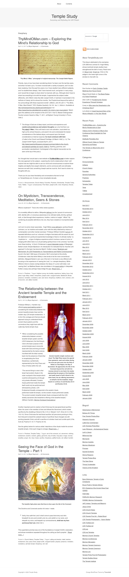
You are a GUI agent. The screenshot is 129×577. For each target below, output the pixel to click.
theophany (65, 185)
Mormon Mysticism (88, 445)
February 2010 (87, 318)
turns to (67, 232)
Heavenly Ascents (88, 419)
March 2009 (86, 353)
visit (46, 544)
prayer (26, 438)
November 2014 (87, 209)
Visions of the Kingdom (90, 468)
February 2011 (87, 299)
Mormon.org (86, 552)
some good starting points (32, 307)
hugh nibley (25, 275)
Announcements (29, 183)
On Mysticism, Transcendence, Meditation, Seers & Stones (41, 197)
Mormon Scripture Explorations (44, 400)
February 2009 (87, 356)
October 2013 (87, 231)
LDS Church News (88, 510)
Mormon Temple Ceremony (91, 545)
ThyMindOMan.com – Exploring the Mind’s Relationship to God (44, 40)
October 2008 (87, 369)
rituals (37, 438)
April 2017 (85, 205)
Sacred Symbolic (88, 452)
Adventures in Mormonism (91, 410)
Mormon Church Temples (90, 535)
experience (57, 273)
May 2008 (85, 385)
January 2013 (87, 260)
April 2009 (85, 350)
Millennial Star (87, 435)
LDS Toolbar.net (87, 526)
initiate (32, 275)
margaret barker (55, 275)
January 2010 (87, 321)
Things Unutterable (88, 464)
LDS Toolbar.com (88, 523)
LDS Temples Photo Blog (90, 426)
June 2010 (86, 305)
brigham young (41, 273)
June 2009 (86, 344)
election (68, 539)
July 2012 (85, 279)
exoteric (33, 436)
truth (63, 278)
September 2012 (88, 273)
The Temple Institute (89, 561)
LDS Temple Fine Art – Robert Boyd (94, 516)
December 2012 (87, 263)
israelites (21, 438)
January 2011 (87, 302)
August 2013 (86, 237)
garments (44, 436)
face (27, 541)
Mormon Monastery (88, 542)
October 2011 (87, 289)
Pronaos (85, 448)
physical (57, 541)
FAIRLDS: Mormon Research (92, 497)
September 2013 (88, 234)
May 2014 (85, 218)
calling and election (55, 539)
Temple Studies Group (89, 558)
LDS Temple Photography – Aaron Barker (96, 519)
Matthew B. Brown (66, 275)
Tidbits (24, 185)
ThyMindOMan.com (56, 158)
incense (70, 436)
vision (20, 187)
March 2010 (86, 315)
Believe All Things (88, 413)
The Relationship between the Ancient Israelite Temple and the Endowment (42, 292)
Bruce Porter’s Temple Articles (92, 485)
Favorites (47, 183)
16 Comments (45, 203)
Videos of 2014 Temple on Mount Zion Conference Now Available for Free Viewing (95, 133)
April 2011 (85, 292)
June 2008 (86, 382)
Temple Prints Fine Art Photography (94, 555)
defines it (49, 212)
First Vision (45, 185)
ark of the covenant (52, 433)
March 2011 (86, 295)
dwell (63, 539)
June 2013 (86, 244)
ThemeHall (107, 572)
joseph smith (53, 185)
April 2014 (85, 221)
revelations (34, 278)
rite (30, 438)
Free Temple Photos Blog (90, 416)
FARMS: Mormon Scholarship (92, 500)
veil (27, 280)
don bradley (50, 273)
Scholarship (60, 183)
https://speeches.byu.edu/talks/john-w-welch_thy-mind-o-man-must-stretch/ (43, 110)
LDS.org (85, 529)
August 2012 (86, 276)
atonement (64, 433)
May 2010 (85, 308)
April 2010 (85, 311)
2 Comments (44, 46)
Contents (69, 4)
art (60, 433)
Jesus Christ (86, 507)
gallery (39, 436)
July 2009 (85, 340)
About (59, 4)
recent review (55, 244)
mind (59, 185)
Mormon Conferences (89, 539)
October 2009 (87, 331)
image (65, 436)
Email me (96, 72)
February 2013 (87, 257)
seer (39, 278)
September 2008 (88, 372)
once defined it (57, 227)
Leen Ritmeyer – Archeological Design (95, 429)
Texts (19, 185)
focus (68, 273)
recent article (59, 266)
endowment (21, 436)
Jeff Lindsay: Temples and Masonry (94, 503)
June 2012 (86, 282)
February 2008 (87, 395)
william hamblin (33, 280)
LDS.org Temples (88, 532)
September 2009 (88, 334)
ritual (32, 438)
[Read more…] (57, 269)
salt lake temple (30, 544)
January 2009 (87, 360)
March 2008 (86, 392)
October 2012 (87, 270)
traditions (58, 278)
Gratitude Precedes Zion (90, 139)
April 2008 (85, 389)
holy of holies (52, 436)
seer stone (45, 278)
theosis (71, 185)
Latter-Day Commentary (90, 423)
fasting (64, 273)
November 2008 (87, 366)
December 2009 (87, 324)
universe (68, 278)
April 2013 (85, 250)
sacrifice (41, 438)
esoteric (28, 436)
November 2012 (87, 266)
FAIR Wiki (85, 494)
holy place (60, 436)
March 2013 (86, 254)
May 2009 (85, 347)
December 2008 (87, 363)
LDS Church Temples (89, 513)
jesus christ (32, 541)
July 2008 (85, 379)
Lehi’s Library (87, 432)
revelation (27, 278)
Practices (53, 183)
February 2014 (87, 225)
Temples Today (69, 183)
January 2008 (87, 398)
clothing (71, 433)
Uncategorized (87, 194)
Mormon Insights (87, 442)
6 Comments (44, 300)
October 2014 (87, 212)
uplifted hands (56, 438)
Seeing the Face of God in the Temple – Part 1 (40, 448)
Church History (39, 183)
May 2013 (85, 247)
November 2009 (87, 327)
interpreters (37, 275)
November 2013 (87, 228)
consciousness (37, 185)
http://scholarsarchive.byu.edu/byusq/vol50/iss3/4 (34, 108)
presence (21, 278)
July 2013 (85, 241)
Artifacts (85, 165)
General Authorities (88, 174)
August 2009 (86, 337)
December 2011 (87, 286)
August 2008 (86, 376)
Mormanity (85, 439)
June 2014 (86, 215)
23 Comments (45, 454)
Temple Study (65, 16)
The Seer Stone (87, 461)
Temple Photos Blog (89, 458)
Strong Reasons (87, 455)
